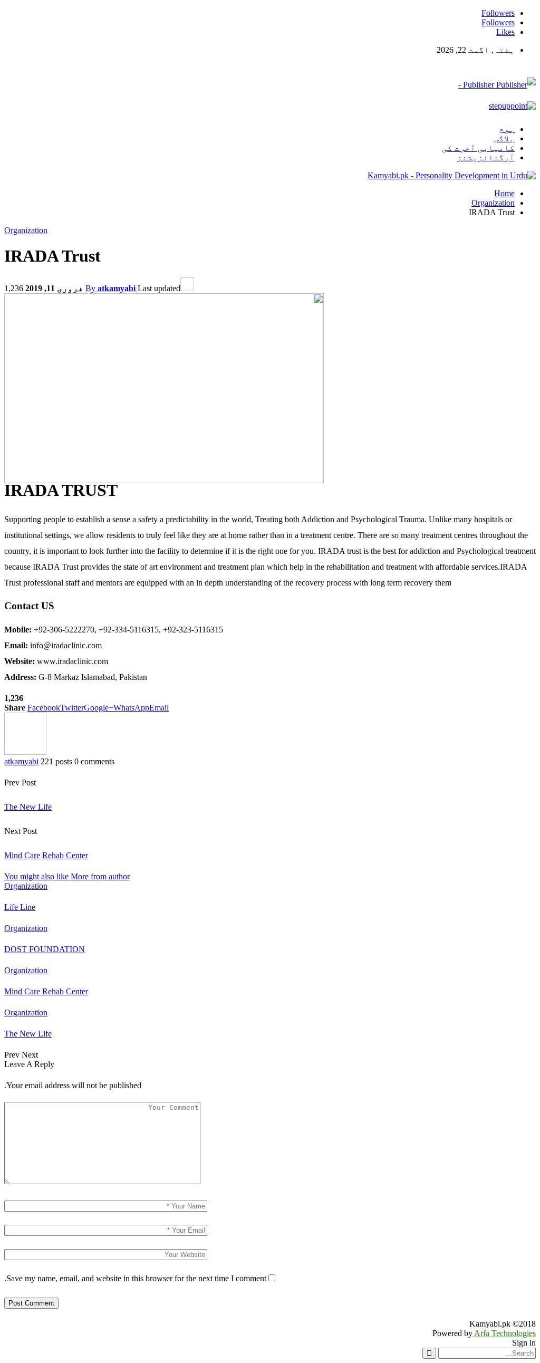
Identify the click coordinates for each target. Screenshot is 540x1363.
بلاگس (504, 138)
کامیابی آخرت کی (478, 147)
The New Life (28, 806)
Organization (25, 230)
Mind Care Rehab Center (46, 855)
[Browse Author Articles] (25, 751)
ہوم (507, 128)
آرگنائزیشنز (486, 157)
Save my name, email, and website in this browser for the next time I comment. (135, 1278)
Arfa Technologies (504, 1333)
